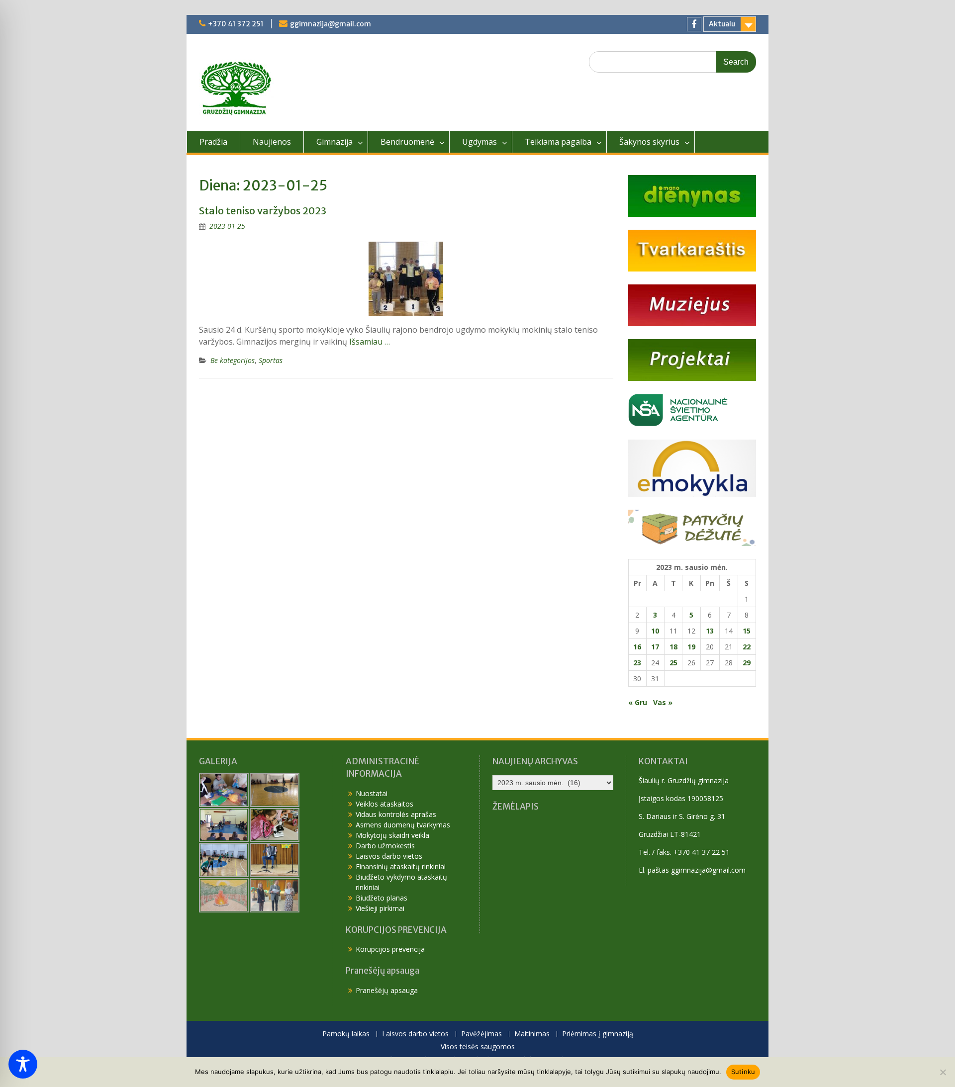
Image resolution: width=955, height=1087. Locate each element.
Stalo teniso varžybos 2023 (262, 210)
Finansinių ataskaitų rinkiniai (401, 866)
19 (691, 646)
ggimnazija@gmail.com (330, 23)
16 (637, 646)
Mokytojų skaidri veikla (392, 835)
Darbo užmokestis (385, 845)
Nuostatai (371, 793)
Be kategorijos (232, 360)
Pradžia (213, 141)
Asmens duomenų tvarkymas (403, 824)
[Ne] (943, 1072)
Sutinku (743, 1072)
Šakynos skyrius (649, 141)
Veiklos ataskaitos (384, 804)
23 (637, 662)
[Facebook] (694, 24)
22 (747, 646)
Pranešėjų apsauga (387, 990)
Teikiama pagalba (558, 141)
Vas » (662, 702)
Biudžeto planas (381, 898)
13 (710, 630)
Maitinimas (532, 1034)
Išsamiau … (369, 341)
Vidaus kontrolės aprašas (396, 814)
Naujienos (272, 141)
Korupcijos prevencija (390, 949)
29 (747, 662)
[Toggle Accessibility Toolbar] (22, 1064)
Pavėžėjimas (481, 1034)
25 (673, 662)
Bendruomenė (407, 141)
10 (655, 630)
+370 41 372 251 (236, 23)
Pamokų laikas (346, 1034)
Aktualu (722, 23)
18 (673, 646)
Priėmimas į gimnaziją (597, 1034)
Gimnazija (334, 141)
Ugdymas (479, 141)
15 (747, 630)
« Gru (637, 702)
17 (655, 646)
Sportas (271, 360)
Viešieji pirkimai (380, 908)
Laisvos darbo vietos (389, 856)
